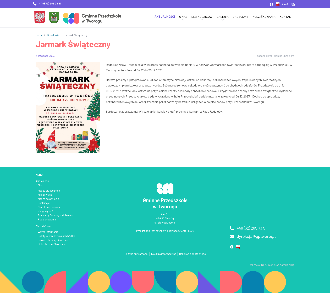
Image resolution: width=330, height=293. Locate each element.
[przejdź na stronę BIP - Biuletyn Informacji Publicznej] (279, 4)
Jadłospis (240, 16)
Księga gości (45, 211)
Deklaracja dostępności (192, 253)
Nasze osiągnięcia (48, 198)
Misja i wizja (45, 194)
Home (39, 35)
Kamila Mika (287, 264)
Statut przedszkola (49, 207)
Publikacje (44, 202)
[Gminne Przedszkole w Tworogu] (92, 17)
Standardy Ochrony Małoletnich (55, 215)
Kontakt (286, 16)
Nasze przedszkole (49, 190)
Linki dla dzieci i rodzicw (52, 244)
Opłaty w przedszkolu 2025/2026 (56, 235)
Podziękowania (264, 16)
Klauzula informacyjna (163, 253)
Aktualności (165, 16)
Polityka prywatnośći (136, 253)
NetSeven (267, 264)
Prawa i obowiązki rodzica (53, 240)
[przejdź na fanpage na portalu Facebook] (272, 4)
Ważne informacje (48, 231)
